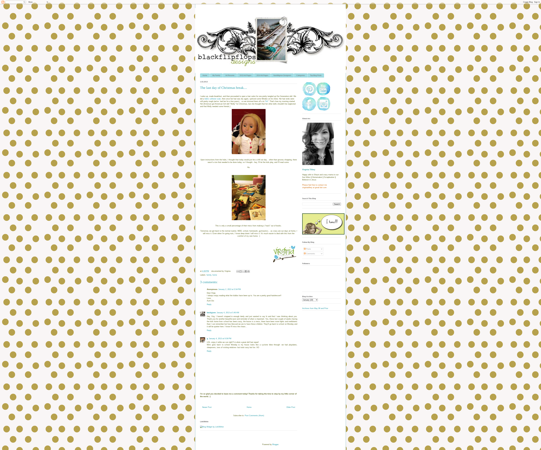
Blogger (275, 444)
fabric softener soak (213, 99)
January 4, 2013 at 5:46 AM (228, 313)
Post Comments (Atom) (254, 415)
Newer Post (207, 407)
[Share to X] (243, 271)
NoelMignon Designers (282, 75)
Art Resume (229, 75)
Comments (310, 254)
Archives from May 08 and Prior (315, 308)
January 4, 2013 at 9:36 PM (220, 338)
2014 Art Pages (262, 75)
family (209, 275)
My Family (216, 75)
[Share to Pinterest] (248, 271)
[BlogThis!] (240, 271)
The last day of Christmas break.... (223, 88)
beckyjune (211, 313)
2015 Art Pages (245, 75)
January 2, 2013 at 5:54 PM (229, 289)
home (214, 275)
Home (205, 75)
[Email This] (237, 271)
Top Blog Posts (316, 75)
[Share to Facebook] (245, 271)
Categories (300, 75)
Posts (308, 249)
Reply (209, 304)
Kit (267, 101)
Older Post (290, 407)
